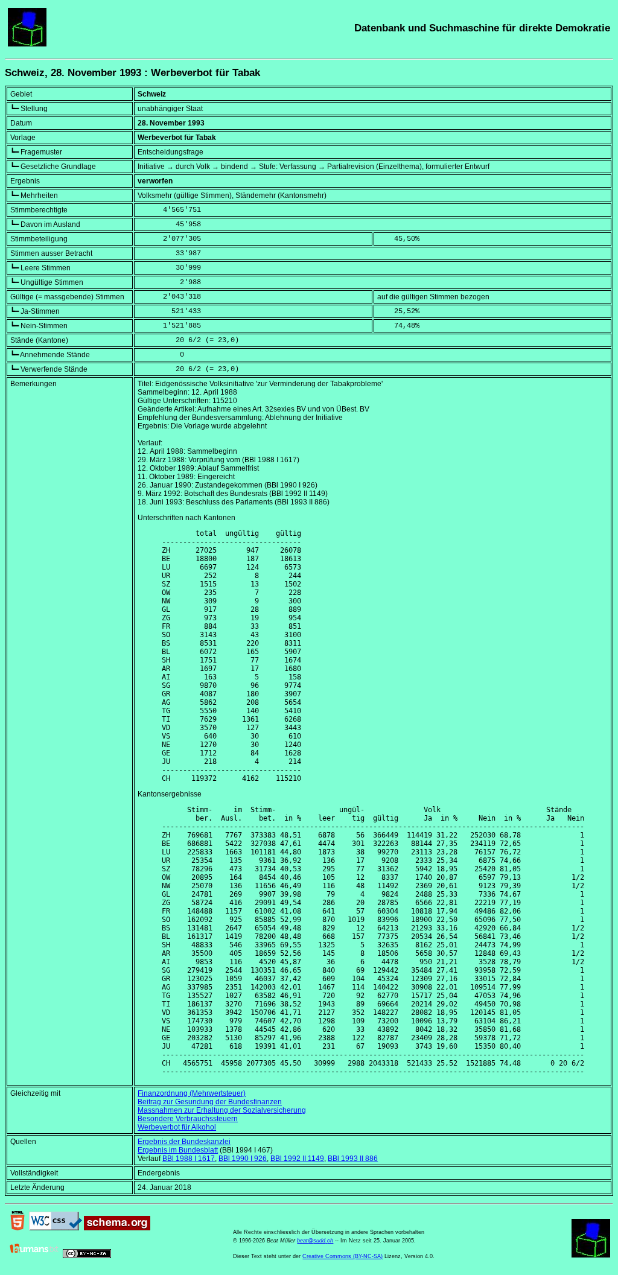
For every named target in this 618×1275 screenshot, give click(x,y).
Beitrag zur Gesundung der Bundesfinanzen (210, 1102)
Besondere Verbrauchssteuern (188, 1118)
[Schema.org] (117, 1228)
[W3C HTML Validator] (17, 1228)
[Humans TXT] (34, 1255)
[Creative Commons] (87, 1255)
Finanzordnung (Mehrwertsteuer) (192, 1093)
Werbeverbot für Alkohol (177, 1127)
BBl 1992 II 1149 (297, 1158)
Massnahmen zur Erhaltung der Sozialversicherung (222, 1110)
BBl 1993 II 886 (353, 1158)
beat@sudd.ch (315, 1241)
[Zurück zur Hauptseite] (27, 44)
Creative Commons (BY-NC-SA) (342, 1256)
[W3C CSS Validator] (55, 1228)
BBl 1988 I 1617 (188, 1158)
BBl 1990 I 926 (242, 1158)
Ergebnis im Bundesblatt (178, 1150)
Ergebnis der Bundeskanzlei (184, 1141)
